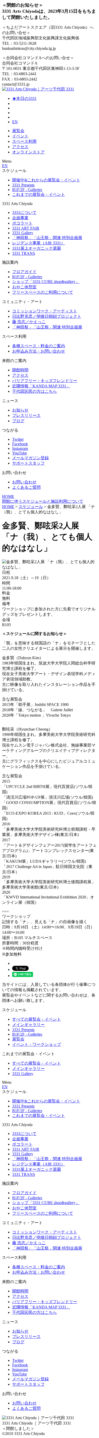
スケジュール (31, 506)
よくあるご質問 (26, 487)
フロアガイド (24, 272)
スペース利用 (24, 141)
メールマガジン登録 (30, 458)
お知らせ (20, 410)
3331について (24, 212)
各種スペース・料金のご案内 (38, 346)
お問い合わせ (24, 482)
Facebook (20, 444)
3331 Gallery (22, 233)
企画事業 (20, 218)
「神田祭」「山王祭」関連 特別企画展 (47, 237)
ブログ (18, 421)
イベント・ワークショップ (36, 1044)
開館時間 (20, 370)
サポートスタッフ (28, 463)
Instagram (20, 448)
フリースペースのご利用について (42, 292)
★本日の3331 (24, 98)
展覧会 (18, 131)
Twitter (18, 439)
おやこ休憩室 (24, 287)
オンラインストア (28, 152)
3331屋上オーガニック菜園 (36, 248)
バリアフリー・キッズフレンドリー (44, 380)
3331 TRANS (23, 253)
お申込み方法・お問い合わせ (38, 351)
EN (15, 122)
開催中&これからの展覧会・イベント (46, 180)
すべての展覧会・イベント (36, 1019)
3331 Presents (23, 185)
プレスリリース (26, 415)
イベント (20, 136)
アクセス (20, 147)
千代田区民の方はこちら (34, 391)
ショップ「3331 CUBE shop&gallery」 (45, 281)
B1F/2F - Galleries (27, 189)
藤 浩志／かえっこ (29, 322)
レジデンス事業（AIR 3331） (38, 243)
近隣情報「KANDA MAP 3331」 (41, 386)
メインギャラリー (28, 1024)
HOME (8, 496)
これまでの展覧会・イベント (38, 194)
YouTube (19, 453)
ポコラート (22, 223)
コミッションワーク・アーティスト (44, 311)
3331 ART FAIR (25, 228)
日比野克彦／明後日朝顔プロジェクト (46, 316)
